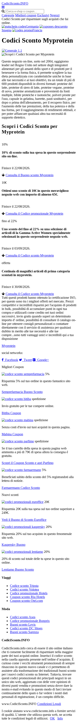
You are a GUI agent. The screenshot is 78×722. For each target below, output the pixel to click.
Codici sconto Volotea (24, 589)
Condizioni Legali (49, 704)
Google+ (42, 360)
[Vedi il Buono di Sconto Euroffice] (22, 502)
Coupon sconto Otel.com (26, 600)
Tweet (27, 360)
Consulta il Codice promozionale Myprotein (34, 213)
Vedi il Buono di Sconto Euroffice (24, 519)
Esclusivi (43, 15)
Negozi (54, 15)
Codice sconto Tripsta (24, 585)
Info (60, 718)
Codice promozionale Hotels (28, 593)
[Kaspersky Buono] (23, 527)
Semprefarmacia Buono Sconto (22, 392)
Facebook (11, 360)
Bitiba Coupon (11, 413)
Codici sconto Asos (22, 617)
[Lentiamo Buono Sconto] (22, 551)
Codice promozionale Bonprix (30, 621)
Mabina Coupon (12, 434)
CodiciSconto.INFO (15, 3)
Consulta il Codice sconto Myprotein (30, 255)
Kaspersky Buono (13, 544)
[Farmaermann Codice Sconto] (21, 470)
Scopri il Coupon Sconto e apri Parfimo (27, 463)
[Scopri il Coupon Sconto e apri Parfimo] (18, 441)
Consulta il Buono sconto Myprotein (29, 175)
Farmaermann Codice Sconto (21, 487)
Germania (32, 26)
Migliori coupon (25, 15)
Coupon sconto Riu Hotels (27, 597)
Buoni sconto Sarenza (24, 632)
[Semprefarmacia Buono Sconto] (23, 374)
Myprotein (8, 346)
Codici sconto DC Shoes (26, 628)
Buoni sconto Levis (23, 624)
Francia (37, 30)
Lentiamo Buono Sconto (18, 569)
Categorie (8, 15)
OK (52, 718)
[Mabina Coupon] (17, 420)
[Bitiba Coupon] (16, 399)
